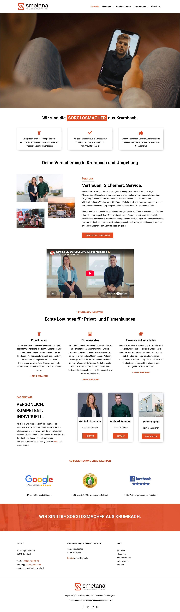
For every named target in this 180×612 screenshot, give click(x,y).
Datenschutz (80, 596)
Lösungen (121, 554)
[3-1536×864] (140, 469)
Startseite (121, 550)
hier (55, 441)
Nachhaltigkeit (109, 596)
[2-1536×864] (90, 469)
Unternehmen (123, 561)
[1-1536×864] (39, 469)
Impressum (69, 596)
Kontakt (120, 565)
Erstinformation (97, 596)
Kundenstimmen (124, 557)
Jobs (88, 596)
